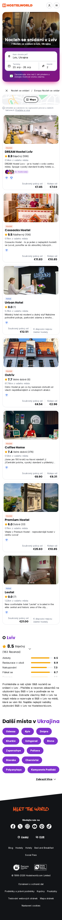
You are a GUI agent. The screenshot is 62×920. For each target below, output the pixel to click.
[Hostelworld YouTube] (34, 826)
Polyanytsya (14, 769)
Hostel (9, 148)
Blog (10, 848)
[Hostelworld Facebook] (13, 826)
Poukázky (52, 891)
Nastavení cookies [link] (31, 905)
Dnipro (44, 731)
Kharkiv (11, 740)
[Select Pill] (49, 5)
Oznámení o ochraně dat (30, 884)
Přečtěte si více (22, 110)
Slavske (11, 760)
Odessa (10, 731)
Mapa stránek (47, 898)
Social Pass (31, 855)
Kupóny (41, 891)
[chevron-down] (29, 648)
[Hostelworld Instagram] (27, 826)
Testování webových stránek (23, 898)
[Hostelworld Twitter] (20, 826)
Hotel (8, 299)
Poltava (35, 750)
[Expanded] (6, 90)
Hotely (28, 848)
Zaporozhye (13, 750)
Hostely (19, 848)
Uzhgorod (31, 740)
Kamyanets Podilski (43, 769)
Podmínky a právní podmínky (19, 891)
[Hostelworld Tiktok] (49, 826)
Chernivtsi (32, 760)
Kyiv (27, 731)
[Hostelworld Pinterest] (41, 826)
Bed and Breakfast (44, 848)
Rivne (50, 740)
